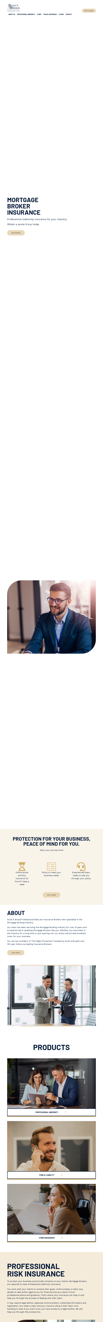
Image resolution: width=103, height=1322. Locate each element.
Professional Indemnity (26, 14)
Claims (61, 14)
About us (11, 14)
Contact (69, 14)
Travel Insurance (50, 14)
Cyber (39, 14)
